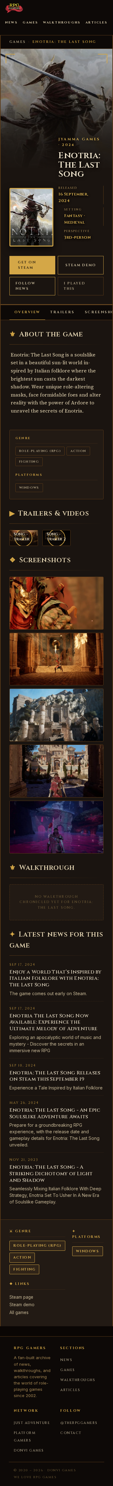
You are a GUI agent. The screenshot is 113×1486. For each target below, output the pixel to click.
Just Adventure (32, 1423)
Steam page (21, 1297)
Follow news (25, 286)
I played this (74, 286)
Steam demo (80, 265)
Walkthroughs (61, 22)
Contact (71, 1433)
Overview (27, 312)
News (11, 22)
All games (19, 1312)
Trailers (62, 312)
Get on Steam (27, 265)
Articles (96, 22)
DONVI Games (29, 1450)
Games (30, 22)
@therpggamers (79, 1423)
